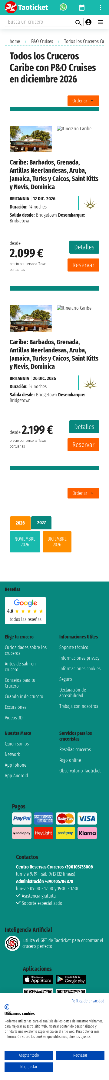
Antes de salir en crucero (20, 666)
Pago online (70, 760)
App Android (16, 775)
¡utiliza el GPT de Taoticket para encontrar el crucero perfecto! (62, 943)
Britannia (19, 199)
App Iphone (15, 765)
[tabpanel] (54, 543)
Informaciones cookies (80, 669)
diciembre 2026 (57, 542)
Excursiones (15, 707)
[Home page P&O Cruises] (90, 201)
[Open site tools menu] (100, 7)
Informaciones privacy (79, 658)
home (15, 41)
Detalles (84, 247)
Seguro (65, 679)
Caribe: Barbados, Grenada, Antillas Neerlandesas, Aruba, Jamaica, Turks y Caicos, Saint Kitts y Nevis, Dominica (54, 174)
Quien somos (17, 744)
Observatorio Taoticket (80, 771)
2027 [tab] (41, 522)
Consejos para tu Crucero (20, 683)
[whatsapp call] (63, 7)
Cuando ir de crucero (24, 696)
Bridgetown (46, 215)
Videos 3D (13, 718)
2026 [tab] (20, 523)
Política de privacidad (87, 1001)
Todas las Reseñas (25, 619)
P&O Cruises (42, 41)
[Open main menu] (100, 22)
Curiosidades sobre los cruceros (26, 650)
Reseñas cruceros (75, 749)
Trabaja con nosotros (78, 706)
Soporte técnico (73, 647)
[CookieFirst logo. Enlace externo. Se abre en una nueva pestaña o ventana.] (7, 1007)
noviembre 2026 (25, 542)
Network (12, 754)
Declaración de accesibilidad (72, 692)
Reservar (83, 265)
